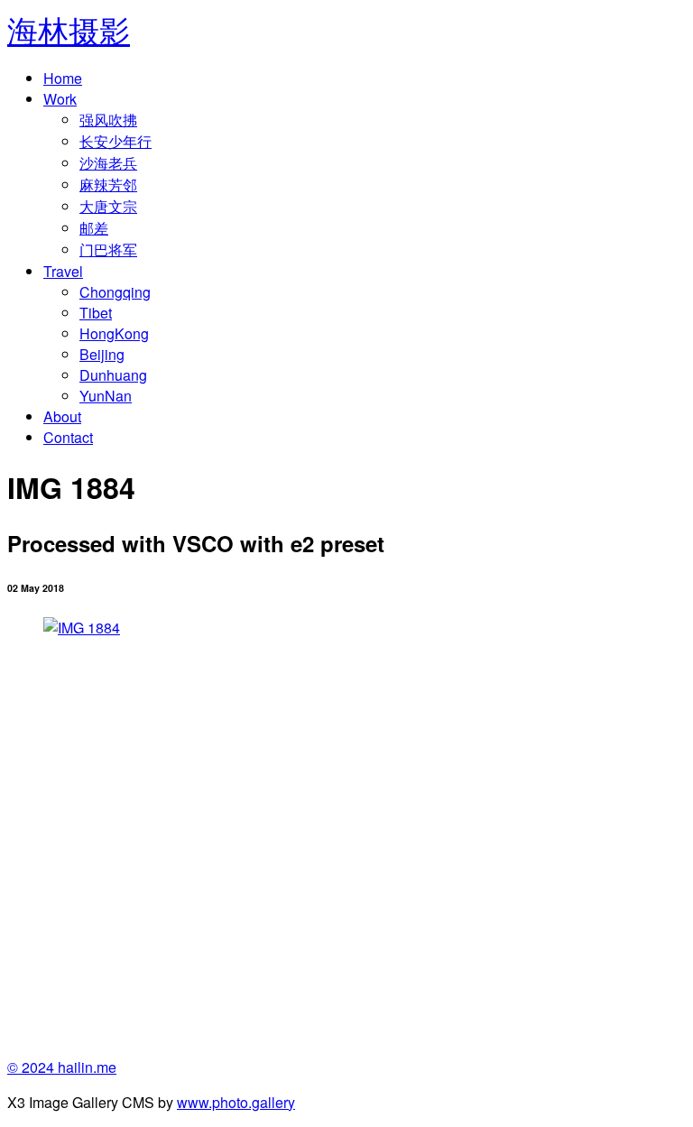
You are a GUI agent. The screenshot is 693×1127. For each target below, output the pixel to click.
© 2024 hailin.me (61, 1067)
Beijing (102, 354)
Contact (68, 437)
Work (60, 98)
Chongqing (115, 292)
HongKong (114, 333)
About (62, 416)
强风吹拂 (108, 119)
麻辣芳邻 (108, 184)
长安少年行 (115, 141)
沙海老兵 (108, 162)
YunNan (105, 395)
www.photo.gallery (236, 1102)
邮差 (93, 227)
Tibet (95, 312)
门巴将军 (108, 249)
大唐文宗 (108, 206)
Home (62, 78)
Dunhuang (113, 375)
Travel (63, 271)
